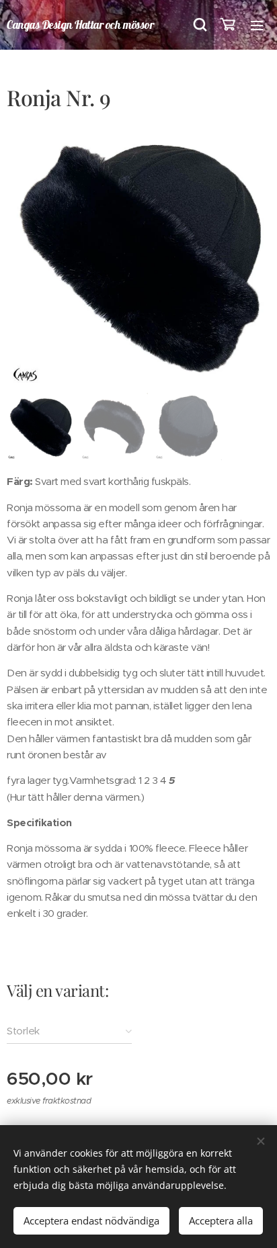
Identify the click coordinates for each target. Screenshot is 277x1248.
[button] (199, 25)
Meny (256, 24)
